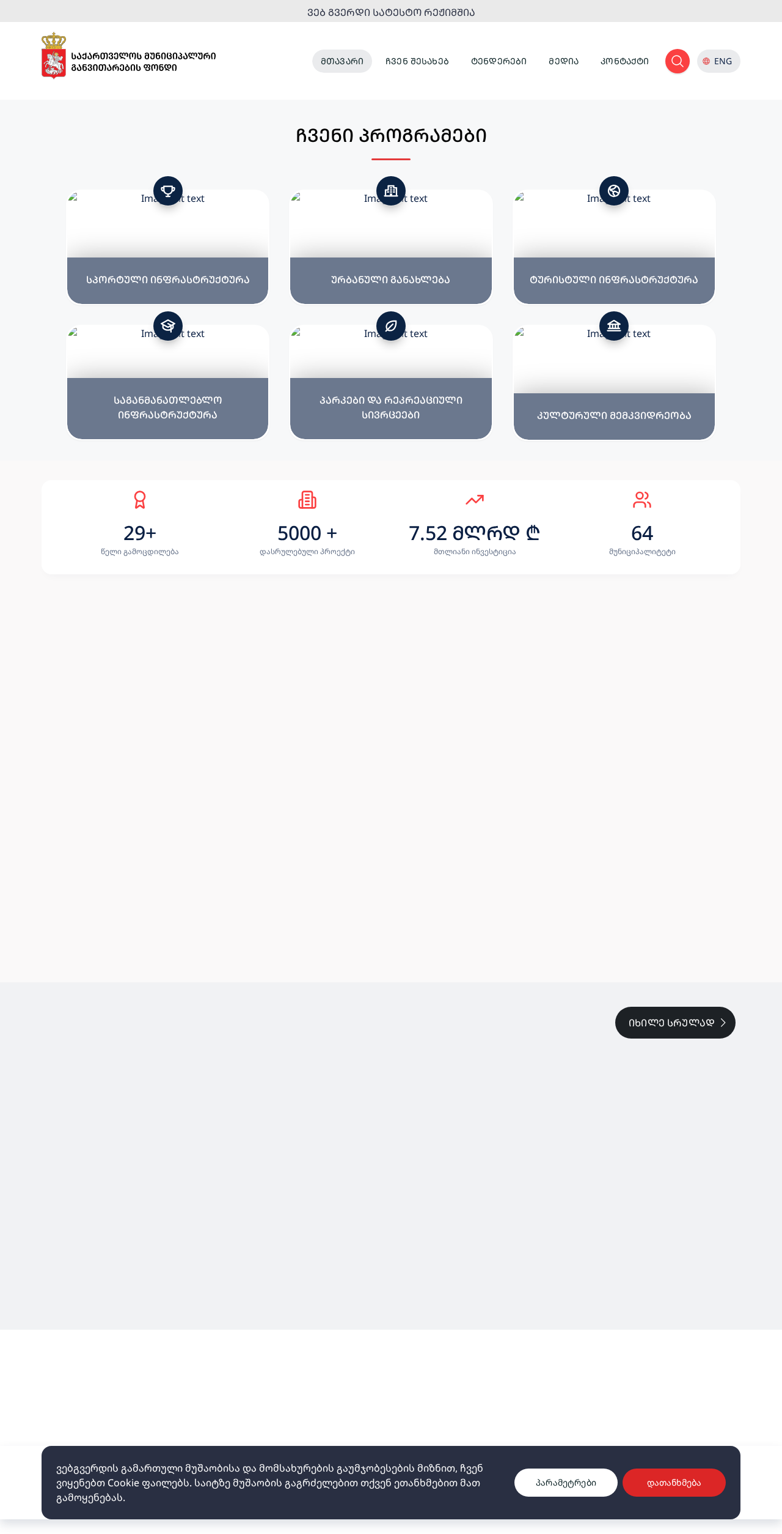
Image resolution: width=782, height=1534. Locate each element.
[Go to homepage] (129, 56)
